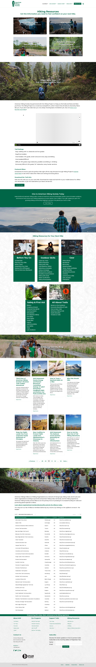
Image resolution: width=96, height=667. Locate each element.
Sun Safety (30, 326)
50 (61, 461)
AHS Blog (69, 625)
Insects (29, 322)
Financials (16, 625)
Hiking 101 (66, 22)
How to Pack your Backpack (23, 270)
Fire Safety (30, 316)
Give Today (52, 621)
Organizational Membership (55, 623)
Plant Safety (30, 318)
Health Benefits (55, 313)
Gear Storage (67, 277)
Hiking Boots (66, 260)
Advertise (67, 664)
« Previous (32, 461)
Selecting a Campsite (45, 268)
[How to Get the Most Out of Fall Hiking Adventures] (73, 422)
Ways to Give (78, 3)
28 (42, 461)
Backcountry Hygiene (45, 272)
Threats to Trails (55, 314)
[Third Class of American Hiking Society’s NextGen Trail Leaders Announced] (22, 368)
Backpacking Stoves (69, 272)
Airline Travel (19, 264)
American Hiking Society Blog (30, 43)
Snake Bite (30, 320)
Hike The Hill (34, 628)
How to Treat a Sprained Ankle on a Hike (56, 380)
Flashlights (66, 279)
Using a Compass (44, 270)
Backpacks (66, 262)
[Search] (83, 3)
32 (55, 461)
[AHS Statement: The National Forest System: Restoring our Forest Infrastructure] (56, 422)
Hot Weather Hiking (33, 314)
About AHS (69, 3)
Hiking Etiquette (44, 262)
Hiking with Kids (43, 264)
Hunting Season (32, 311)
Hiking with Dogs (44, 275)
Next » (65, 461)
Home (62, 664)
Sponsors (51, 625)
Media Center (16, 628)
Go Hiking (44, 3)
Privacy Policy (74, 664)
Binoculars (66, 264)
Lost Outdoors (31, 329)
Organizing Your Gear (21, 266)
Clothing (65, 273)
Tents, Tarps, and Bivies (70, 268)
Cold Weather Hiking (45, 266)
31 (52, 461)
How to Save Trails (56, 309)
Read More (18, 399)
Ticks (28, 328)
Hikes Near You (30, 22)
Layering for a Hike (68, 275)
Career (15, 630)
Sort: (24, 514)
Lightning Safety (32, 324)
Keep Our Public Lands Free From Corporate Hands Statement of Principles (22, 435)
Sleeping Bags (67, 266)
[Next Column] (80, 514)
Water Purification (44, 277)
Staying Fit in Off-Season (22, 268)
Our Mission (16, 621)
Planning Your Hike (21, 262)
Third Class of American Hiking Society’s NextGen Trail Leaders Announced (22, 382)
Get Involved (52, 3)
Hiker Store (52, 628)
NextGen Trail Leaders (36, 630)
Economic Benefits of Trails (59, 307)
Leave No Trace (43, 260)
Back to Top (81, 664)
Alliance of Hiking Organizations (66, 43)
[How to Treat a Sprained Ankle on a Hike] (56, 368)
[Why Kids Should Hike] (73, 368)
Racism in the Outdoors (58, 305)
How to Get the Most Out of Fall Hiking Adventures (73, 433)
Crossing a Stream (32, 307)
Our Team (16, 623)
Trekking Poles (67, 270)
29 (45, 461)
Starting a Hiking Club (57, 311)
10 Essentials (19, 260)
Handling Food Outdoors (46, 273)
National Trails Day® (36, 621)
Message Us (15, 645)
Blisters (29, 305)
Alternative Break (35, 625)
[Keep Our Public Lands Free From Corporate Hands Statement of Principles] (22, 422)
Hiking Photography (45, 279)
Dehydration (30, 313)
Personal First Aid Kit (33, 309)
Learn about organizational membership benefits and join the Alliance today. (38, 505)
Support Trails (61, 3)
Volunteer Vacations (36, 623)
